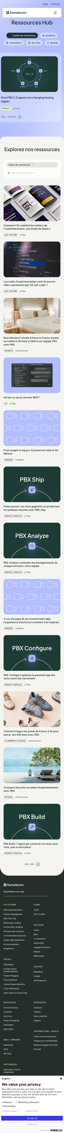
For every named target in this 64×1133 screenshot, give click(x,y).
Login (45, 4)
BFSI (36, 934)
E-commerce (39, 939)
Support (37, 1020)
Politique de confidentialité (45, 1041)
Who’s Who (8, 1029)
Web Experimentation (13, 910)
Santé (36, 930)
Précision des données (14, 931)
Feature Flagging (11, 976)
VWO (6, 1049)
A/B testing (8, 964)
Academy (8, 1012)
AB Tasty (7, 1054)
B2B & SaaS (39, 956)
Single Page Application (14, 940)
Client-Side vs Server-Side (15, 993)
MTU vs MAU (39, 914)
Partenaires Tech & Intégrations (12, 1071)
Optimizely (8, 1045)
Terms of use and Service (45, 1036)
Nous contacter (40, 1016)
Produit (37, 976)
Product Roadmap (11, 1020)
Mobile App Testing (12, 923)
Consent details (9, 1111)
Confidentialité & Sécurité (15, 936)
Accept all (32, 1118)
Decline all (32, 1124)
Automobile (39, 943)
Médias (37, 952)
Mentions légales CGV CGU (46, 1045)
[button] (55, 3)
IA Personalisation (11, 944)
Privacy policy (32, 1111)
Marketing (38, 972)
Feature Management (13, 914)
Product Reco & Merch (13, 927)
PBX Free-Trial (10, 918)
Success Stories (11, 1008)
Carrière (37, 1012)
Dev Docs (8, 1016)
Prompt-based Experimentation (11, 970)
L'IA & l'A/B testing (11, 988)
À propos (38, 1008)
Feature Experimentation (14, 984)
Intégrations (9, 948)
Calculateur (8, 1025)
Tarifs (36, 910)
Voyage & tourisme (42, 947)
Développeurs (40, 980)
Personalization (10, 980)
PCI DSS (37, 1049)
